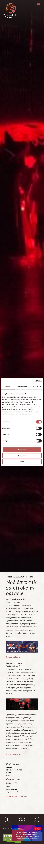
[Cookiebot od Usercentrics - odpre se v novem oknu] (33, 381)
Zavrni (22, 462)
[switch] (39, 428)
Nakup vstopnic (14, 657)
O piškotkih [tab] (36, 386)
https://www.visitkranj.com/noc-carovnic (20, 792)
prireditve (10, 576)
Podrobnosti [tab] (22, 386)
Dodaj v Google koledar (17, 796)
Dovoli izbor (22, 456)
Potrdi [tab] (8, 386)
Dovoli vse (22, 450)
